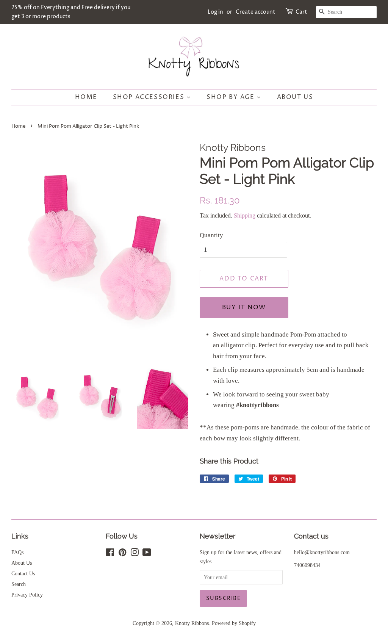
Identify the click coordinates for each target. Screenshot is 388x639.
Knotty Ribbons (192, 623)
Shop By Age (232, 97)
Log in (215, 12)
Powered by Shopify (234, 623)
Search (18, 584)
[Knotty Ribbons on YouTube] (146, 554)
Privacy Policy (27, 595)
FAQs (17, 552)
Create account (255, 12)
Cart (301, 12)
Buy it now (244, 307)
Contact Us (23, 573)
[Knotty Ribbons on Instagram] (134, 554)
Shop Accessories (149, 97)
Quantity (211, 235)
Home (86, 97)
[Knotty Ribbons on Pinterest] (122, 554)
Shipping (244, 215)
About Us (295, 97)
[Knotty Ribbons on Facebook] (110, 554)
